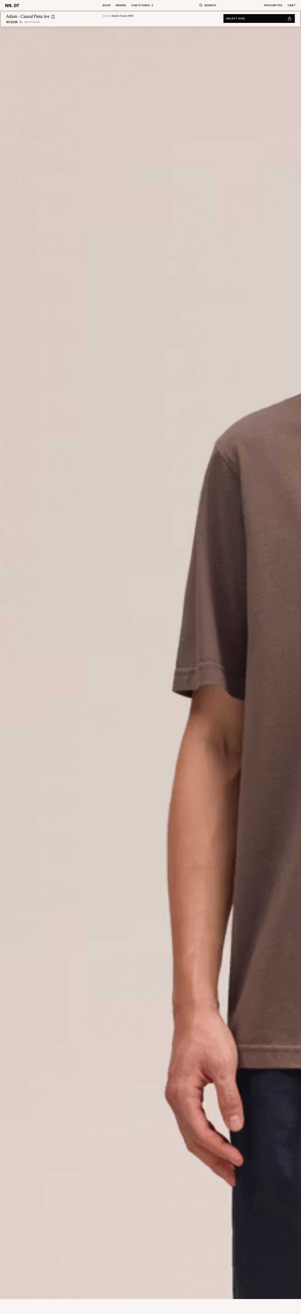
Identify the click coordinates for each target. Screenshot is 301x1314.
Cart (292, 5)
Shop (106, 5)
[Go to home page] (12, 5)
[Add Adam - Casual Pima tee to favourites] (53, 16)
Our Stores (140, 5)
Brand (121, 5)
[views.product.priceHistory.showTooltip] (20, 22)
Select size (235, 18)
